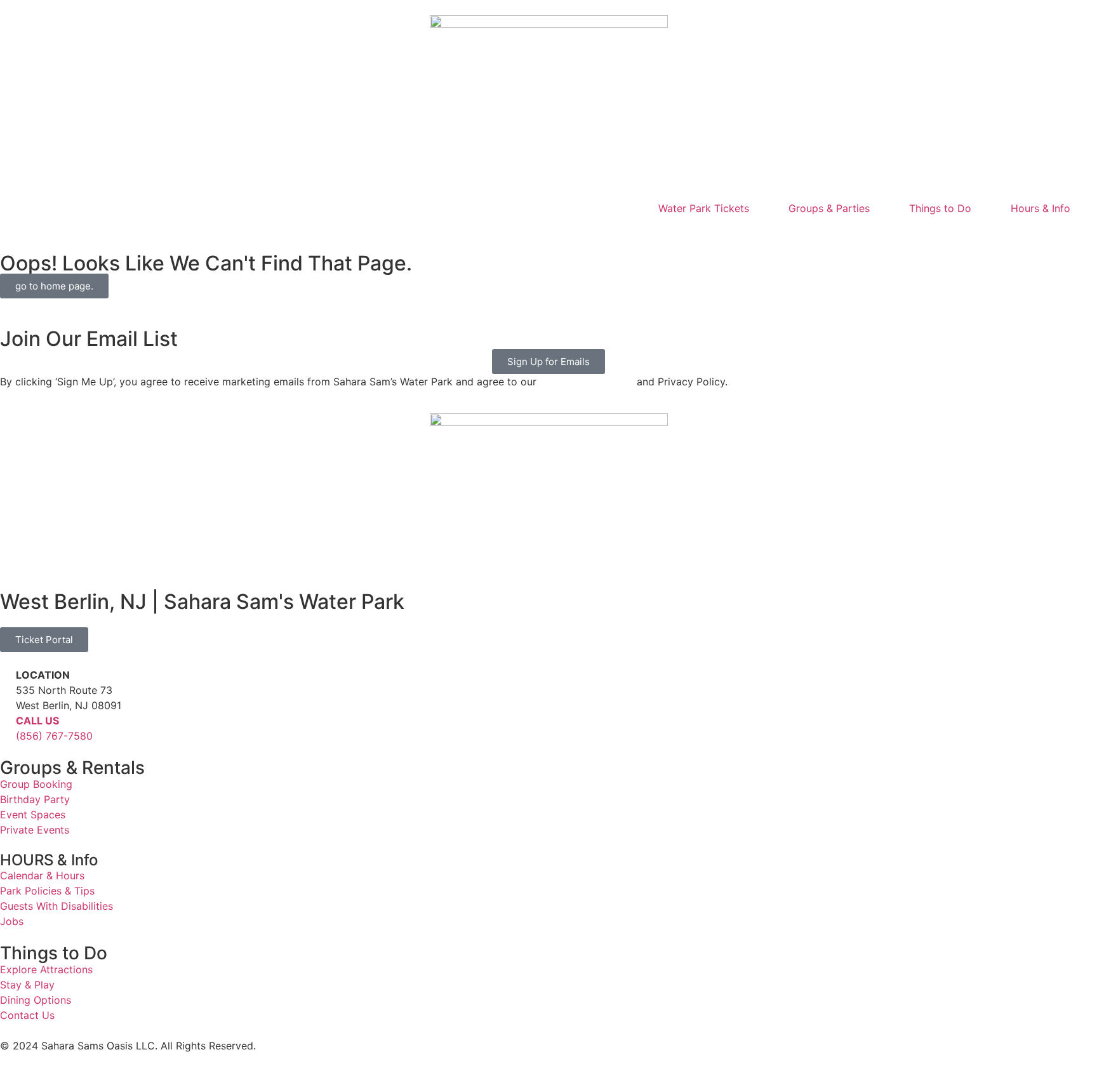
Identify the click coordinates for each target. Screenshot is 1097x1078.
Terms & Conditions (587, 381)
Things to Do (940, 208)
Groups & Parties (829, 208)
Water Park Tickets (703, 208)
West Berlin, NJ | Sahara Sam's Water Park (202, 601)
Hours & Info (1040, 208)
